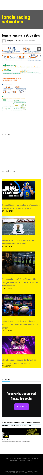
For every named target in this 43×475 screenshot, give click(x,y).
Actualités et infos (23, 458)
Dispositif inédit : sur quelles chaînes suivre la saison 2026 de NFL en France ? (21, 206)
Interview (29, 471)
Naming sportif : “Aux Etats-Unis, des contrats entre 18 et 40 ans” (18, 242)
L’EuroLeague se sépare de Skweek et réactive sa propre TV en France (19, 361)
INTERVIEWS (35, 458)
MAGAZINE (13, 460)
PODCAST (22, 460)
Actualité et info (20, 471)
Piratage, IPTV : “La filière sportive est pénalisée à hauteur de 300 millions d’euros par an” (21, 324)
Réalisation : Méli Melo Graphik (15, 472)
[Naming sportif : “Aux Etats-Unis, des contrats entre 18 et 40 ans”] (18, 225)
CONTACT (30, 460)
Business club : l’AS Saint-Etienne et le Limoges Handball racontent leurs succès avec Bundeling (20, 282)
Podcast (35, 471)
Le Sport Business (13, 40)
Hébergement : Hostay (31, 472)
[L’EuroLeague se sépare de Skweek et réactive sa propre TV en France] (18, 345)
